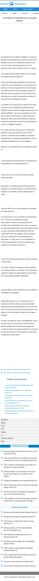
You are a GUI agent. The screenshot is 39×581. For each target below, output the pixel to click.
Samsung (4, 420)
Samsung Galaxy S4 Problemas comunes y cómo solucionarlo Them (20, 452)
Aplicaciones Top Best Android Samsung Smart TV (21, 512)
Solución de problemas (24, 14)
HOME (5, 9)
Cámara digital (28, 9)
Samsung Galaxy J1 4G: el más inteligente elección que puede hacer (18, 529)
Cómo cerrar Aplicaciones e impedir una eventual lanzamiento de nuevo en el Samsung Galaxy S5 (20, 459)
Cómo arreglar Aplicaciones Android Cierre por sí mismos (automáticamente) (20, 556)
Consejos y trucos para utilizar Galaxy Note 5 (19, 561)
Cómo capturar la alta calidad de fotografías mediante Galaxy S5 (18, 549)
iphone (3, 423)
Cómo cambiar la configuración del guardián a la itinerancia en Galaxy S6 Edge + (20, 466)
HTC (2, 429)
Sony (3, 426)
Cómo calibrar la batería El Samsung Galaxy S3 (20, 566)
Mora (2, 441)
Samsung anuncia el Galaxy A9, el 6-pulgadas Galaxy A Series (19, 542)
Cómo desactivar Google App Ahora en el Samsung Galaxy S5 (17, 536)
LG (2, 435)
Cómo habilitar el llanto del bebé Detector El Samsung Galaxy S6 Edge (16, 369)
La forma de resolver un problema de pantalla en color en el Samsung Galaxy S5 (20, 493)
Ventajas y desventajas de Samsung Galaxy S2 (19, 517)
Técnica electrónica (3, 14)
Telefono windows (7, 438)
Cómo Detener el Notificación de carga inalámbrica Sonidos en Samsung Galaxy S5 (16, 372)
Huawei (3, 432)
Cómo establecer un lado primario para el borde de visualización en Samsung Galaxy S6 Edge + (21, 500)
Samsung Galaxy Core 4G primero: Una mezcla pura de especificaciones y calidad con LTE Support (19, 474)
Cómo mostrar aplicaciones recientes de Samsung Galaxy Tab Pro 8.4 (20, 486)
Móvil (15, 9)
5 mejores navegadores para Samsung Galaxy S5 (20, 480)
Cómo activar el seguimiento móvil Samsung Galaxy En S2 (19, 522)
